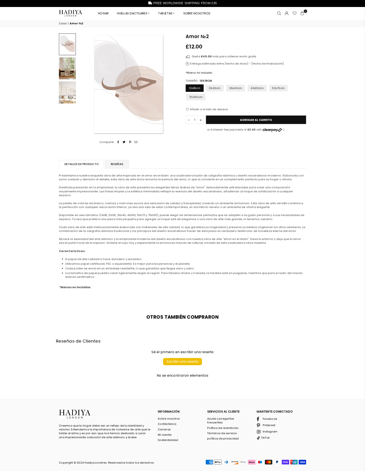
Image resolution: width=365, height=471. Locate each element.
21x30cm (215, 88)
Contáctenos (167, 424)
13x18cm (194, 88)
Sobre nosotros (169, 419)
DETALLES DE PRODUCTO (81, 164)
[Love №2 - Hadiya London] (67, 68)
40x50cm (257, 88)
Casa (63, 23)
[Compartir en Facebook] (118, 142)
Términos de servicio (222, 433)
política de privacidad (223, 439)
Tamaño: (199, 81)
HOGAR (103, 13)
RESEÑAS (117, 164)
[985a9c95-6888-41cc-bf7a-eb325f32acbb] (67, 44)
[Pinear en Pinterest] (130, 142)
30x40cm (235, 88)
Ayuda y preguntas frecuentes (220, 420)
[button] (302, 13)
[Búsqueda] (279, 13)
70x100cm (196, 97)
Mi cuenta (165, 435)
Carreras (164, 429)
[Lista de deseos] (294, 13)
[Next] (173, 84)
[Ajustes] (287, 13)
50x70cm (278, 88)
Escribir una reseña (182, 361)
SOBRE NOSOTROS (197, 13)
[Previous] (83, 84)
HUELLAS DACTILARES (132, 13)
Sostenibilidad (168, 440)
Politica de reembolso (223, 428)
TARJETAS (165, 13)
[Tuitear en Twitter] (124, 142)
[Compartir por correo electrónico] (136, 142)
